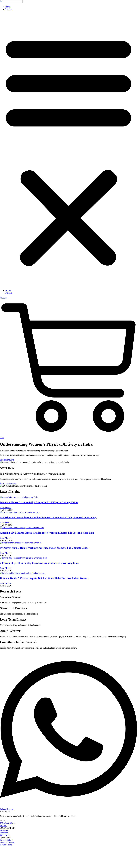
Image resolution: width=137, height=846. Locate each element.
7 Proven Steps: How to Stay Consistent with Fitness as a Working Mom (39, 563)
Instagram (4, 830)
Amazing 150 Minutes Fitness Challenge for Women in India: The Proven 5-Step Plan (47, 532)
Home (8, 7)
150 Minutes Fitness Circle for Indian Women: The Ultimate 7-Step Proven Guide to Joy (48, 517)
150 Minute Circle (7, 823)
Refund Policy (6, 845)
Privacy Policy (6, 840)
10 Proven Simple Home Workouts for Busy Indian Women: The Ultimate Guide (44, 547)
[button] (68, 150)
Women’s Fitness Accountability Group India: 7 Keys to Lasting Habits (39, 502)
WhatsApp (4, 835)
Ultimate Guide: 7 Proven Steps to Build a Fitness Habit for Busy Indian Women (44, 578)
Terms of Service (7, 842)
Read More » (5, 507)
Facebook (4, 833)
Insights (8, 9)
